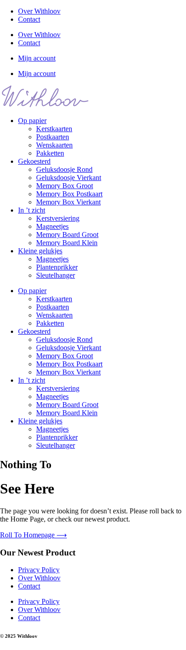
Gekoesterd (34, 161)
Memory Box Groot (64, 186)
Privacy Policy (39, 570)
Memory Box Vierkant (68, 202)
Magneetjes (52, 226)
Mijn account (37, 58)
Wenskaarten (54, 145)
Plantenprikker (57, 267)
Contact (29, 19)
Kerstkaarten (54, 129)
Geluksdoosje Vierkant (68, 177)
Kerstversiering (57, 218)
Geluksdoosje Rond (64, 169)
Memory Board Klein (67, 243)
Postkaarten (52, 137)
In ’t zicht (31, 210)
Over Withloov (39, 11)
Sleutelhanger (55, 275)
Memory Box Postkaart (69, 194)
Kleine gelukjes (40, 251)
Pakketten (50, 153)
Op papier (32, 120)
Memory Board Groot (67, 234)
